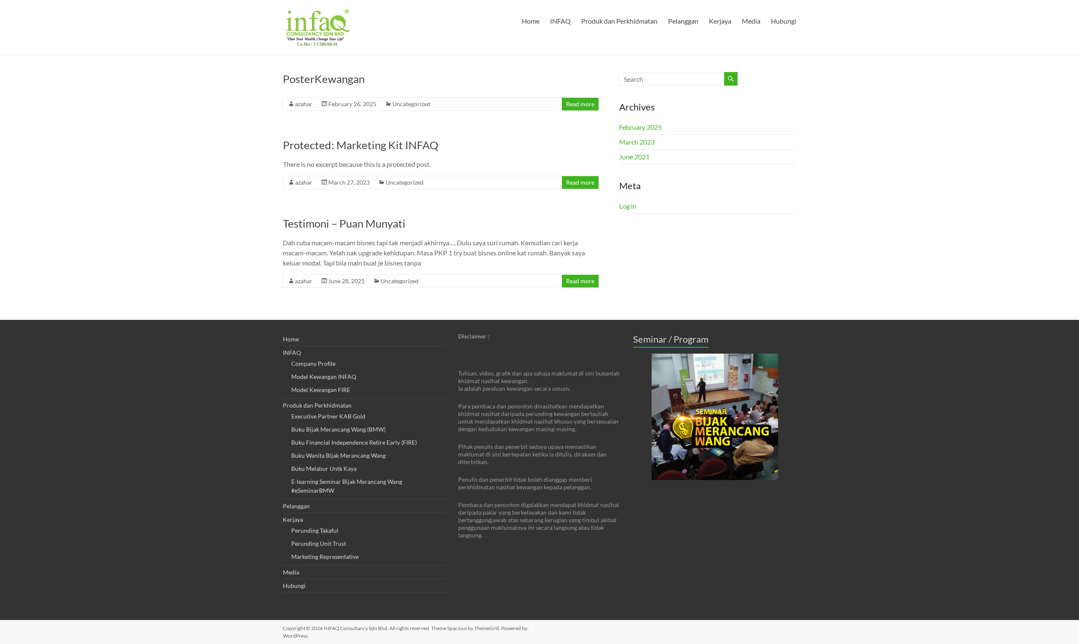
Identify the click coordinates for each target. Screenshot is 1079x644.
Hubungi (783, 21)
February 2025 (640, 127)
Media (751, 21)
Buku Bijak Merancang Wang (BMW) (338, 429)
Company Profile (313, 363)
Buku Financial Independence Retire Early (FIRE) (354, 442)
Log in (627, 206)
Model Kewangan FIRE (320, 389)
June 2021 (634, 157)
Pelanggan (683, 21)
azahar (303, 103)
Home (531, 21)
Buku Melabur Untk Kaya (324, 468)
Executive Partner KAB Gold (328, 416)
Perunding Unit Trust (318, 543)
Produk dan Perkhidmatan (619, 21)
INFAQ (560, 21)
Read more (580, 103)
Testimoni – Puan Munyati (344, 223)
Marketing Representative (325, 556)
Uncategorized (411, 103)
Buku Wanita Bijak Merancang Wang (338, 455)
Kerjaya (720, 21)
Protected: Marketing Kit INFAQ (360, 145)
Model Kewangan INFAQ (323, 376)
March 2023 (637, 142)
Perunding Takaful (314, 530)
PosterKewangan (324, 79)
